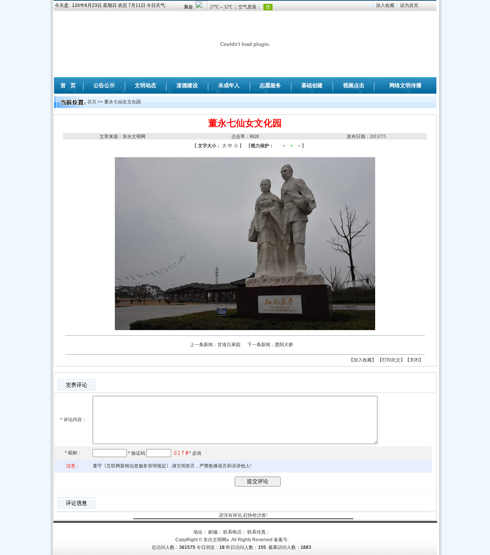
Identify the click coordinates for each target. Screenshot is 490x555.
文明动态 (145, 85)
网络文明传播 (405, 85)
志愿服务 (270, 85)
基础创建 (312, 85)
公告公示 (104, 85)
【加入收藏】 (362, 360)
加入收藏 (385, 5)
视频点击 (353, 85)
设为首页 (409, 5)
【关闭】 (414, 360)
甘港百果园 (228, 344)
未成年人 (229, 85)
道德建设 (187, 85)
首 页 (68, 85)
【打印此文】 (391, 360)
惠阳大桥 (284, 344)
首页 (91, 101)
